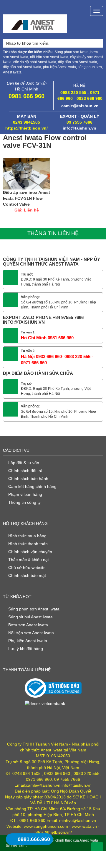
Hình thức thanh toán (28, 543)
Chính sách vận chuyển (30, 551)
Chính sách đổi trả (25, 470)
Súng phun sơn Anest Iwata (33, 609)
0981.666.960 (34, 839)
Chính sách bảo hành (28, 478)
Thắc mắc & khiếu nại (28, 559)
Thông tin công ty (24, 502)
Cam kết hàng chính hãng (32, 486)
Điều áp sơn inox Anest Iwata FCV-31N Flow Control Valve (26, 198)
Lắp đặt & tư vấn (23, 462)
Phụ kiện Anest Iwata (27, 640)
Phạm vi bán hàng (25, 494)
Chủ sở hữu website (27, 567)
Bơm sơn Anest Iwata (28, 624)
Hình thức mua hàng (27, 535)
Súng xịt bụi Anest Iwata (30, 617)
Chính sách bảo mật (27, 575)
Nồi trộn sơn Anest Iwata (31, 632)
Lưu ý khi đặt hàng (25, 648)
